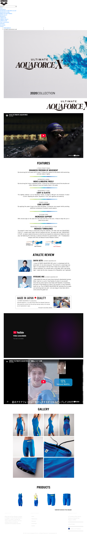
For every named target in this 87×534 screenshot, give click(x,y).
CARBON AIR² (3, 17)
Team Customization (4, 22)
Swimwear (2, 23)
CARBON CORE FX (4, 19)
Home (1, 7)
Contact (2, 26)
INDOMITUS (2, 16)
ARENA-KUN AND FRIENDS (6, 13)
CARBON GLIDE (3, 20)
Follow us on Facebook (75, 528)
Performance (3, 9)
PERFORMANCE (7, 27)
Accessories (2, 25)
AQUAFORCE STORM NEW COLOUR (8, 10)
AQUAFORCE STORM (4, 12)
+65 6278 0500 (71, 524)
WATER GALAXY (3, 15)
